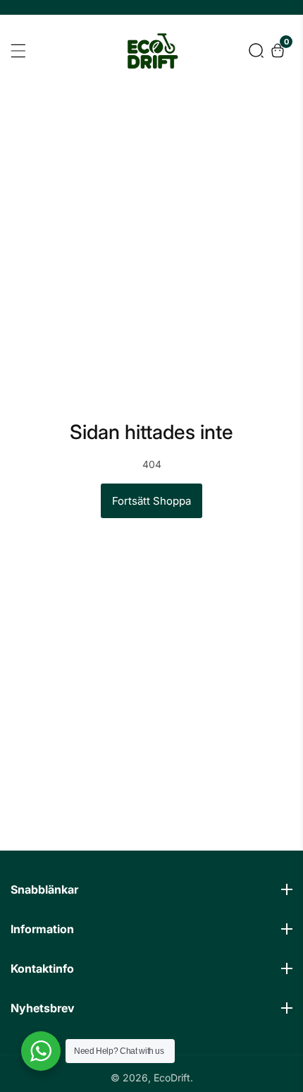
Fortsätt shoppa (151, 501)
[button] (256, 50)
